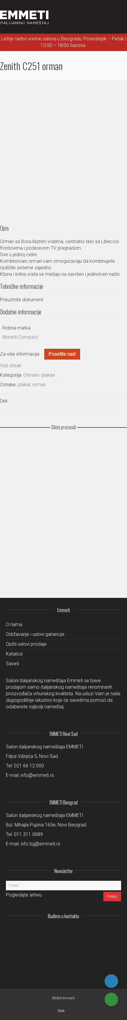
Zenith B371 (63, 494)
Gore (60, 1011)
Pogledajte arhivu (24, 895)
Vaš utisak (10, 365)
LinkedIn (90, 930)
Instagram (77, 930)
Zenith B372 (63, 460)
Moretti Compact (20, 337)
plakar (24, 384)
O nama (14, 624)
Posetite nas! (62, 354)
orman (39, 384)
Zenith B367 (64, 563)
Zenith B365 (64, 529)
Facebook (103, 930)
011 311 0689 (28, 834)
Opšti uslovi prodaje (26, 644)
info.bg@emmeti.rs (40, 844)
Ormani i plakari (39, 375)
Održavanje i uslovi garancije (35, 634)
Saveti (12, 663)
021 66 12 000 (29, 766)
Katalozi (14, 654)
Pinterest (116, 930)
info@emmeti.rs (37, 775)
